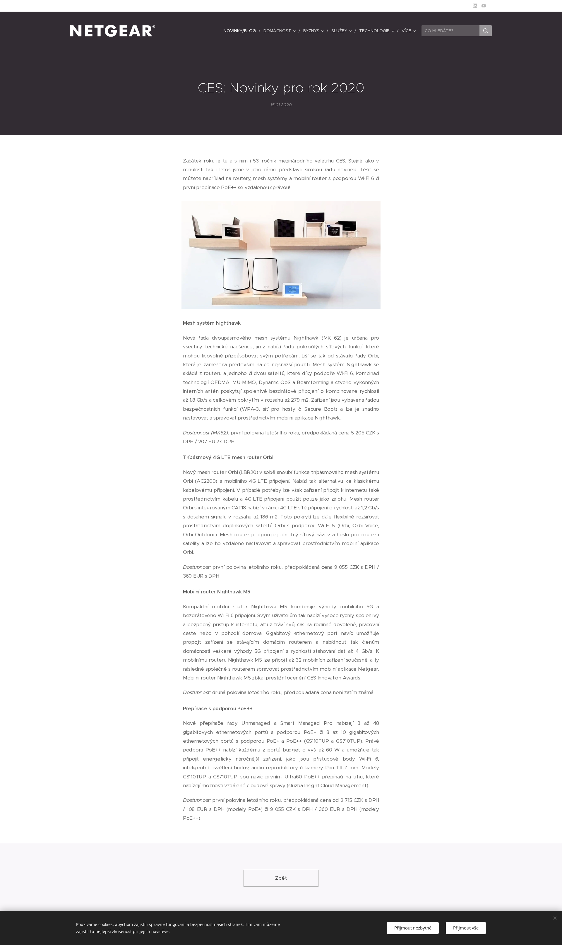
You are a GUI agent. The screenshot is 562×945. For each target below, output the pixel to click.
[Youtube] (483, 6)
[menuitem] (241, 30)
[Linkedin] (475, 6)
